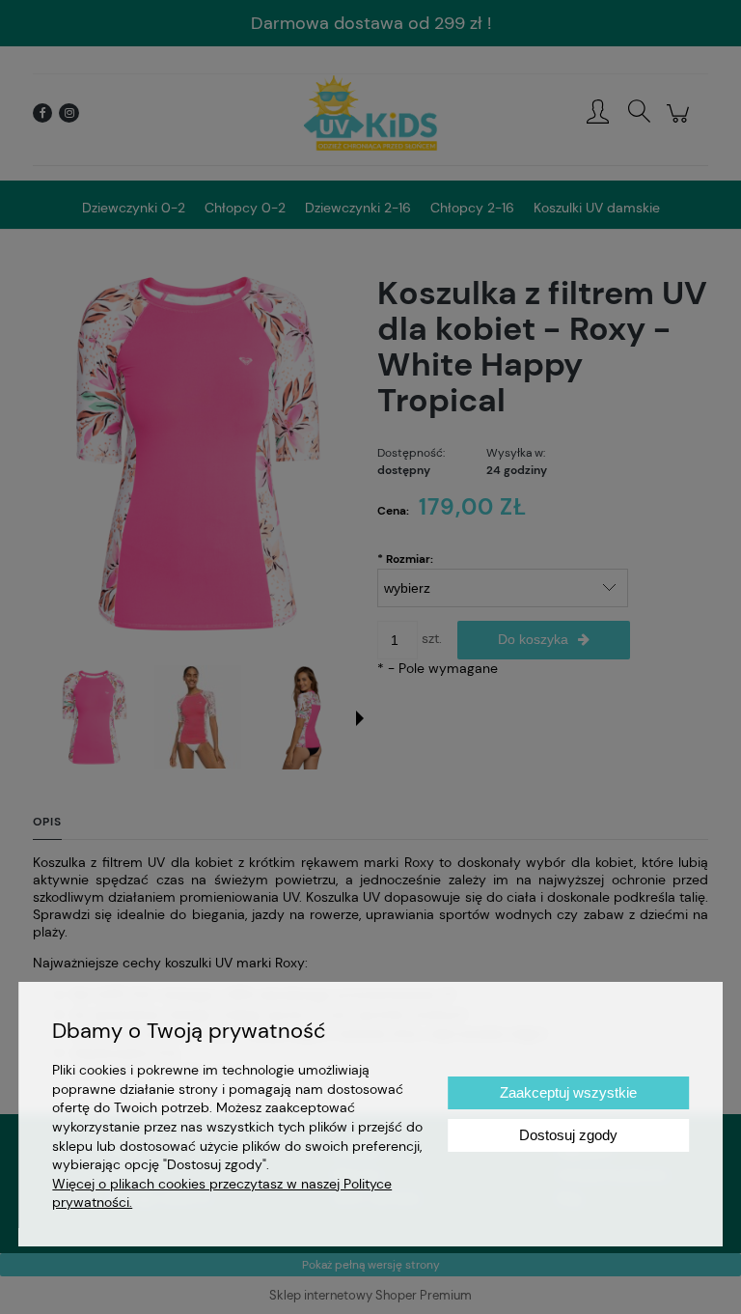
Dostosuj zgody (568, 1135)
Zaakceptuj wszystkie (568, 1092)
